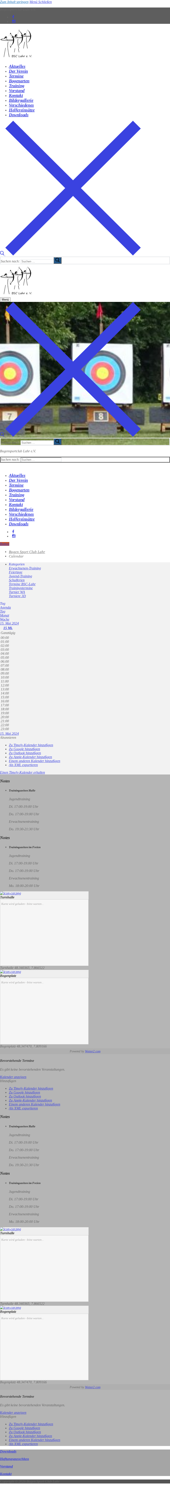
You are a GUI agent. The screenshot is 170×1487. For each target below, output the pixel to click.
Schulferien (17, 580)
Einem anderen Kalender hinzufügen (34, 761)
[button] (8, 737)
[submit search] (58, 260)
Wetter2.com (92, 1051)
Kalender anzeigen (13, 1077)
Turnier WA (17, 592)
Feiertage (15, 572)
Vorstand (6, 1466)
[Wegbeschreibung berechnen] (10, 893)
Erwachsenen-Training (25, 568)
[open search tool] (70, 254)
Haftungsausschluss (14, 1459)
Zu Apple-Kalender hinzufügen (30, 757)
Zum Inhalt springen (14, 2)
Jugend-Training (20, 576)
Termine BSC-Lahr (22, 584)
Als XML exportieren (23, 765)
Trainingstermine (21, 588)
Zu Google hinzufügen (24, 749)
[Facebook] (13, 17)
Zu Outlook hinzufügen (25, 753)
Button (4, 544)
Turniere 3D (17, 596)
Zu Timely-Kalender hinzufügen (31, 745)
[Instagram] (14, 21)
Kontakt (6, 1474)
